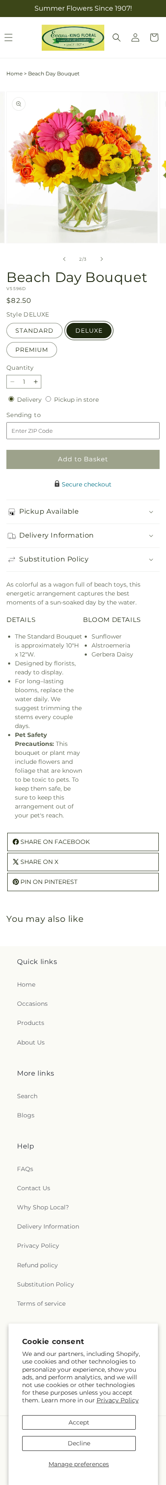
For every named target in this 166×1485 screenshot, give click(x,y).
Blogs (25, 1115)
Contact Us (33, 1188)
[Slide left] (64, 259)
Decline (79, 1443)
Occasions (32, 1003)
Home (14, 73)
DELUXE (89, 330)
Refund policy (37, 1265)
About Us (31, 1042)
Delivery (30, 399)
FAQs (25, 1169)
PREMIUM (31, 350)
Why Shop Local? (43, 1207)
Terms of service (41, 1303)
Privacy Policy (118, 1400)
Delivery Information (48, 1226)
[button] (116, 37)
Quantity (20, 367)
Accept (79, 1422)
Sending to (36, 415)
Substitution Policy (45, 1284)
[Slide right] (101, 259)
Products (30, 1023)
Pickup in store (76, 399)
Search (27, 1096)
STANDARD (34, 330)
